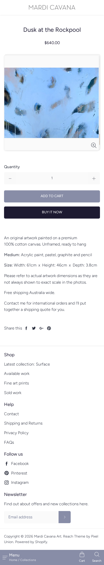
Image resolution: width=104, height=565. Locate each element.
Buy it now (52, 212)
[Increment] (94, 178)
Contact (11, 413)
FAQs (9, 442)
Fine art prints (16, 383)
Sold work (12, 392)
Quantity (12, 166)
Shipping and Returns (23, 423)
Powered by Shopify (31, 542)
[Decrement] (10, 178)
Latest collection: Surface (27, 364)
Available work (16, 373)
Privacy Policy (16, 432)
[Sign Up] (65, 517)
